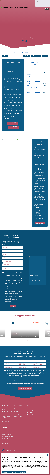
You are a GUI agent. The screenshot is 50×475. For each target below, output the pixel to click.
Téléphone (6, 258)
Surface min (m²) (23, 367)
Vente (3, 51)
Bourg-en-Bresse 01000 (19, 51)
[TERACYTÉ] (42, 3)
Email (4, 254)
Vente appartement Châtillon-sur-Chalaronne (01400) (10, 420)
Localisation (35, 363)
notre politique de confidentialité (8, 469)
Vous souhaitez (6, 264)
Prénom (5, 247)
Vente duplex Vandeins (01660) (10, 411)
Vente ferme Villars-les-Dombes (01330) (12, 414)
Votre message (7, 268)
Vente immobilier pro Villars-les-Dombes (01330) (12, 417)
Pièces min (36, 367)
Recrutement (5, 430)
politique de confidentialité (15, 384)
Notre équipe (30, 412)
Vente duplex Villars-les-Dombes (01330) (12, 405)
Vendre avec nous (31, 408)
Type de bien (21, 363)
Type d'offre (7, 363)
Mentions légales (6, 434)
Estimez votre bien (31, 405)
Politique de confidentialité (8, 436)
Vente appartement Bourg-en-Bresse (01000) (11, 408)
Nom (4, 251)
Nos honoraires (6, 432)
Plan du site (5, 438)
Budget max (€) (9, 367)
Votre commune (7, 261)
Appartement (9, 51)
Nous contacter (30, 414)
